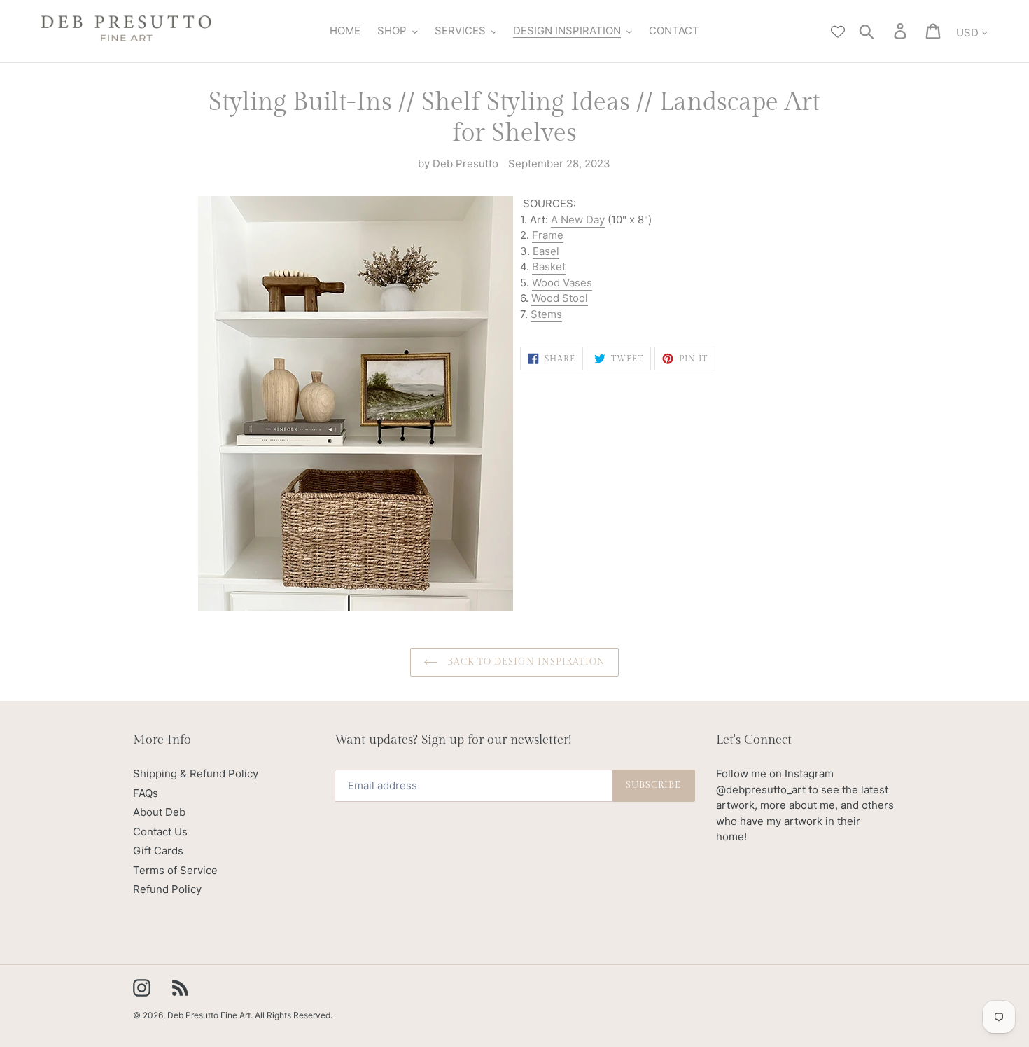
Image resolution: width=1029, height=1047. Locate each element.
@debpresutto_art (761, 789)
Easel (546, 251)
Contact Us (160, 831)
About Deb (159, 812)
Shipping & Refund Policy (195, 773)
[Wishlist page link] (838, 32)
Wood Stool (559, 298)
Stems (546, 314)
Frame (548, 235)
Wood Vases (562, 282)
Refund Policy (167, 889)
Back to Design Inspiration (525, 661)
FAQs (145, 793)
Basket (549, 266)
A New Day (578, 219)
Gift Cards (158, 850)
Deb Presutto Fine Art (209, 1015)
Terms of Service (175, 870)
